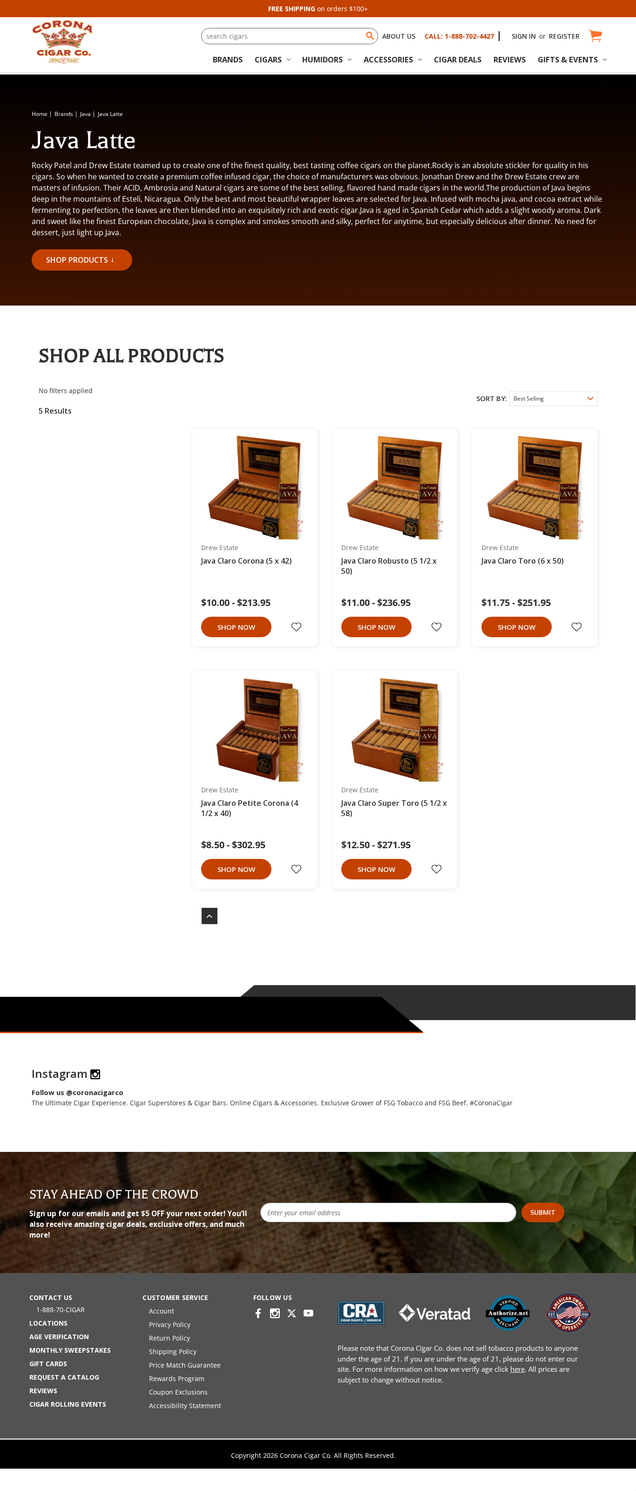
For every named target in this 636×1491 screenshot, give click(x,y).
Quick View (252, 487)
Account (161, 1311)
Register (564, 36)
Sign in (524, 36)
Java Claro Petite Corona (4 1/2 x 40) (249, 808)
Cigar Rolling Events (67, 1404)
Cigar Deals (457, 59)
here (517, 1369)
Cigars (268, 59)
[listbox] (553, 399)
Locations (48, 1323)
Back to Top (204, 916)
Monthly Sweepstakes (70, 1350)
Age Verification (59, 1336)
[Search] (370, 36)
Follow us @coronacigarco (77, 1092)
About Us (398, 36)
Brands (228, 59)
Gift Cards (48, 1363)
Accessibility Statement (185, 1405)
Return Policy (169, 1338)
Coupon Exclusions (178, 1392)
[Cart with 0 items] (595, 36)
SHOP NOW (236, 627)
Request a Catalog (64, 1377)
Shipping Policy (172, 1351)
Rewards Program (176, 1378)
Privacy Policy (169, 1324)
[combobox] (289, 36)
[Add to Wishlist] (297, 627)
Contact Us (50, 1297)
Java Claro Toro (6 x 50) (522, 561)
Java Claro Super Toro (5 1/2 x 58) (394, 808)
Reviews (510, 59)
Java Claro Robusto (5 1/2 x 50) (389, 566)
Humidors (322, 59)
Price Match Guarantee (185, 1365)
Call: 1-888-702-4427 (459, 36)
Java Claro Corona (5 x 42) (246, 561)
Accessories (388, 59)
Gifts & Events (568, 59)
